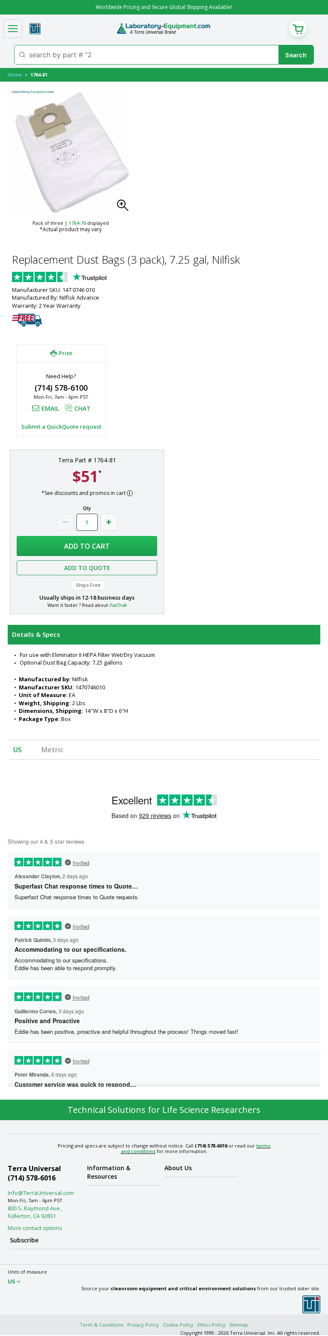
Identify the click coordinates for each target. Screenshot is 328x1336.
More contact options (35, 1228)
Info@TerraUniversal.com (41, 1193)
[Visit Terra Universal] (35, 28)
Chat (82, 408)
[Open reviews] (76, 278)
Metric (52, 749)
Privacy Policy (143, 1324)
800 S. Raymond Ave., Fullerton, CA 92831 (35, 1212)
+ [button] (108, 522)
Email (50, 408)
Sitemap (238, 1324)
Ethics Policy (211, 1324)
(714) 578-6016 (32, 1178)
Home (15, 74)
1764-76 (77, 223)
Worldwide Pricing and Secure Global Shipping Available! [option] (164, 7)
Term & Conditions (101, 1324)
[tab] (164, 634)
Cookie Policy (178, 1324)
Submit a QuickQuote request (61, 426)
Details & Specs (36, 634)
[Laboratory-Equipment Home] (163, 28)
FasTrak (117, 605)
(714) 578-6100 (61, 388)
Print (65, 353)
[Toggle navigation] (12, 28)
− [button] (65, 522)
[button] (125, 207)
